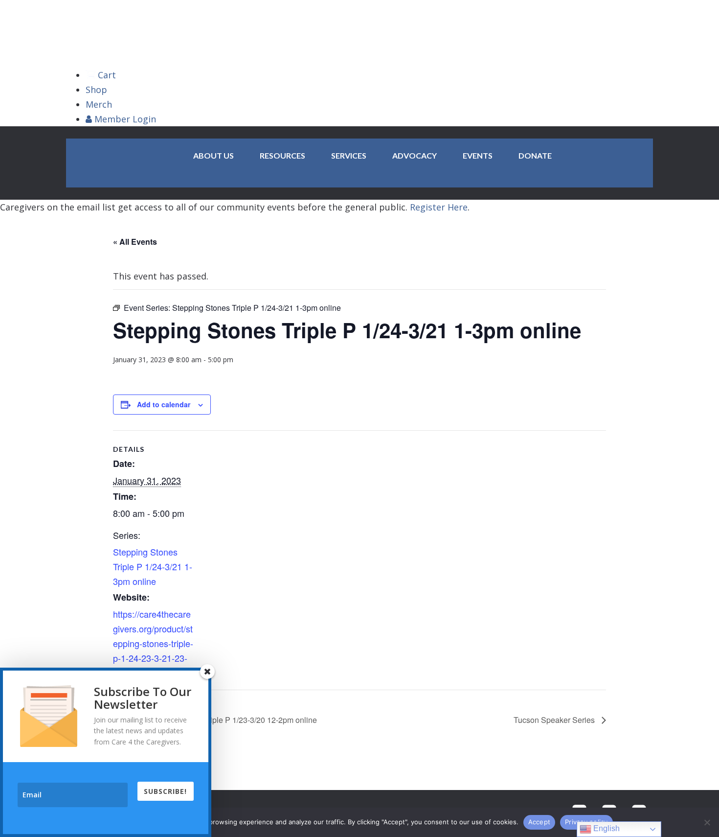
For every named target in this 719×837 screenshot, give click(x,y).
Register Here (439, 207)
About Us (213, 155)
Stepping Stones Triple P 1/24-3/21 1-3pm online (152, 566)
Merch (99, 104)
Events (478, 155)
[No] (707, 822)
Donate (535, 155)
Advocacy (414, 155)
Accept (539, 822)
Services (348, 155)
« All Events (135, 241)
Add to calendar (163, 404)
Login (125, 119)
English (605, 828)
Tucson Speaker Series (555, 719)
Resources (282, 155)
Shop (96, 89)
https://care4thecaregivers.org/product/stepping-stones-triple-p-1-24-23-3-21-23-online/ (153, 643)
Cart (107, 75)
